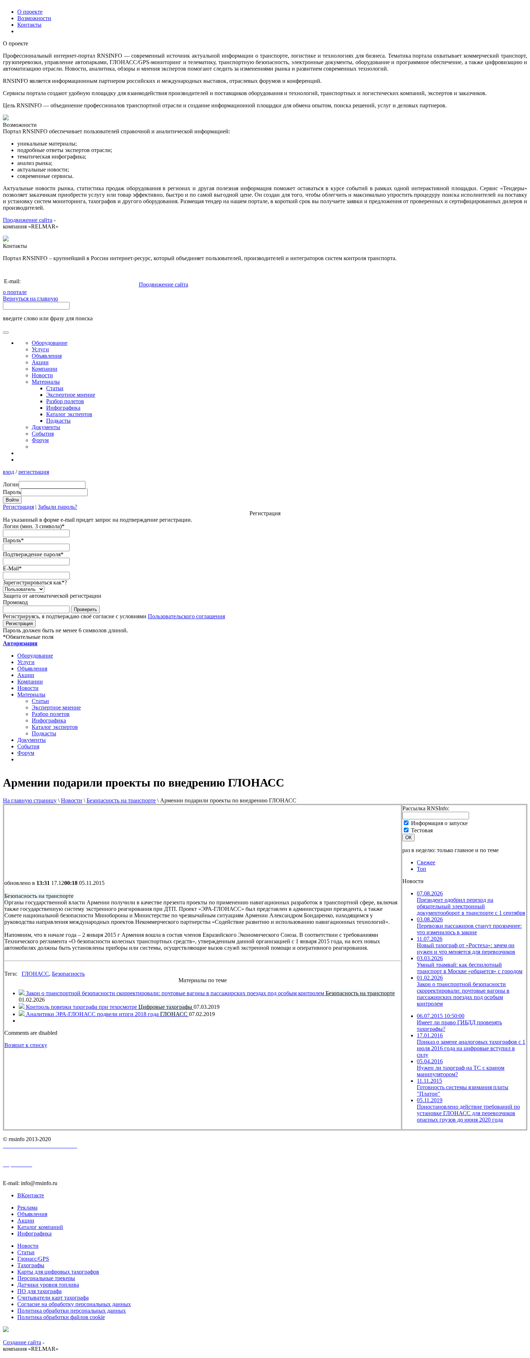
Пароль (13, 540)
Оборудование (49, 343)
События (43, 434)
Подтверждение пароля (33, 554)
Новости (71, 800)
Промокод (15, 602)
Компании (44, 369)
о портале (15, 292)
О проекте (30, 12)
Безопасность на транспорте (121, 800)
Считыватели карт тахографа (53, 1298)
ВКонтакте (30, 1195)
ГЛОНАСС (35, 974)
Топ (421, 869)
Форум (40, 440)
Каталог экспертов (69, 414)
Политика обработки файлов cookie (61, 1317)
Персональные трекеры (46, 1278)
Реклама (27, 1208)
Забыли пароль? (57, 507)
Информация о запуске (439, 823)
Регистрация (18, 507)
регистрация (33, 472)
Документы (46, 427)
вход (8, 472)
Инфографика (63, 408)
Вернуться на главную (30, 298)
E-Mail (12, 568)
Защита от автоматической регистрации (52, 596)
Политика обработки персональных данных (71, 1311)
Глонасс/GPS (33, 1259)
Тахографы (30, 1265)
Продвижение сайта (27, 220)
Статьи (54, 388)
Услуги (40, 349)
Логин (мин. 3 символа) (34, 526)
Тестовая (422, 830)
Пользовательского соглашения (186, 616)
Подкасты (58, 421)
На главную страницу (30, 800)
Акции (40, 362)
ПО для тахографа (39, 1291)
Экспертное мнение (70, 395)
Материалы (46, 382)
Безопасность (68, 974)
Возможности (34, 18)
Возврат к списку (25, 1045)
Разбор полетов (65, 401)
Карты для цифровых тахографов (58, 1272)
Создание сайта (22, 1342)
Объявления (47, 356)
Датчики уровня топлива (48, 1285)
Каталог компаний (40, 1227)
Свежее (426, 862)
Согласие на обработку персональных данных (74, 1304)
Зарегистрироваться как (35, 582)
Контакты (29, 25)
